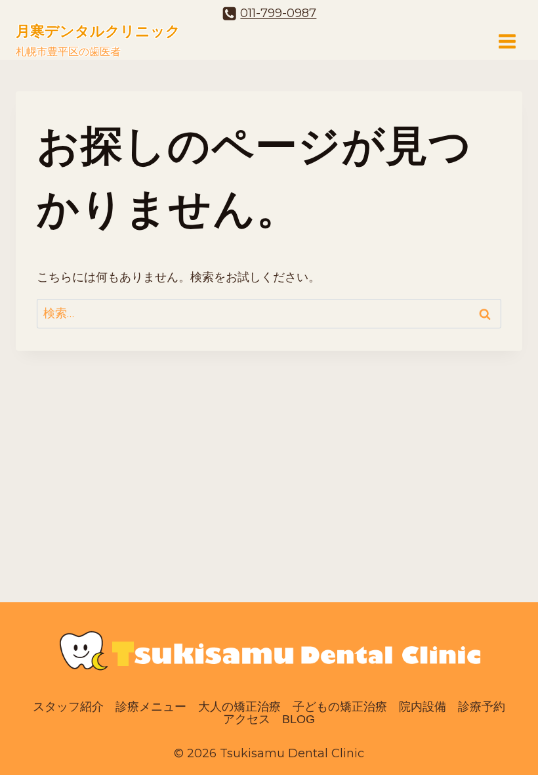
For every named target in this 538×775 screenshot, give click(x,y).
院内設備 (422, 706)
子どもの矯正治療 (340, 706)
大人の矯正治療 (239, 706)
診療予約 (481, 706)
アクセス (246, 719)
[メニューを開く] (506, 41)
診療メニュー (150, 706)
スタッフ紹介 (68, 706)
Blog (298, 719)
